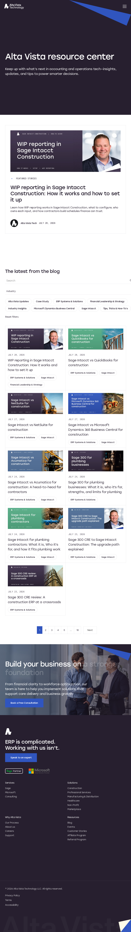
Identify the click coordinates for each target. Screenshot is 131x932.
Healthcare (73, 800)
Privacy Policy (12, 895)
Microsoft (10, 792)
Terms (8, 900)
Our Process (12, 822)
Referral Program (76, 839)
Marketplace (74, 809)
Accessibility (12, 904)
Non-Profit (73, 805)
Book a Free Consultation (24, 702)
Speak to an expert (21, 757)
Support (9, 835)
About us (10, 826)
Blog (69, 822)
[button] (124, 6)
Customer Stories (77, 831)
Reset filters (12, 316)
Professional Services (79, 792)
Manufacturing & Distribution (83, 796)
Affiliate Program (76, 835)
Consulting (11, 796)
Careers (9, 831)
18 (78, 630)
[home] (61, 6)
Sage (8, 788)
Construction (74, 788)
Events (71, 826)
